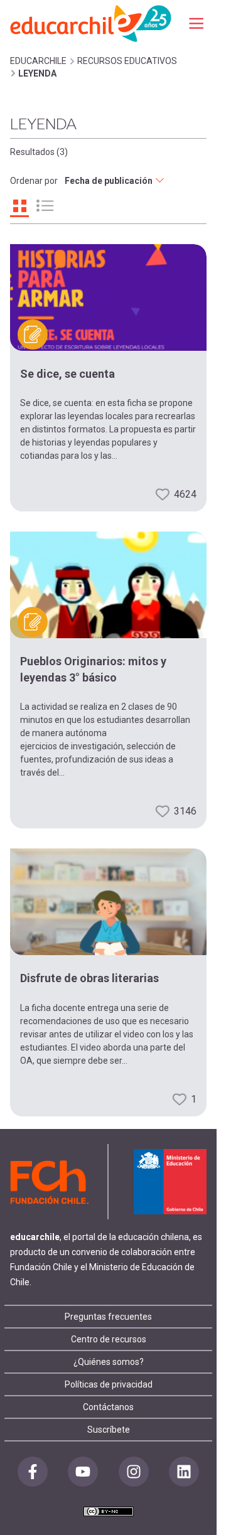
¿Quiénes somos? (108, 1362)
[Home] (91, 23)
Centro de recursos (108, 1339)
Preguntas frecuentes (108, 1317)
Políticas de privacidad (109, 1384)
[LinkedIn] (184, 1472)
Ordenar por (34, 181)
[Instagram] (134, 1472)
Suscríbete (108, 1430)
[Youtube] (83, 1472)
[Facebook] (33, 1472)
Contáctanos (108, 1407)
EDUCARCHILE (38, 61)
